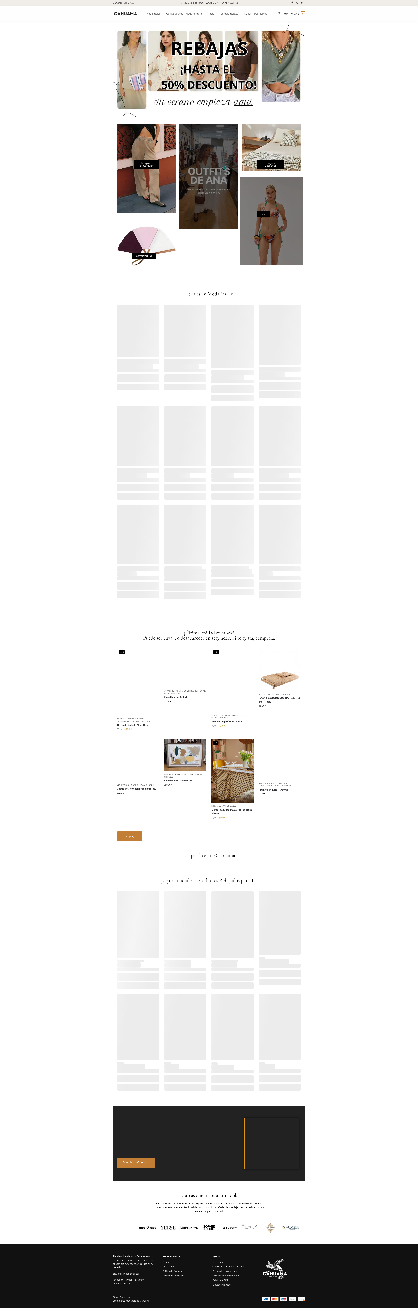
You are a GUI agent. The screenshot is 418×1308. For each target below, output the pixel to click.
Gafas (202, 691)
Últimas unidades (141, 721)
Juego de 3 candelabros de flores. (136, 788)
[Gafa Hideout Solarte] (185, 668)
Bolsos (140, 718)
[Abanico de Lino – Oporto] (280, 759)
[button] (8, 1299)
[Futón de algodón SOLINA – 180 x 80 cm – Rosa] (280, 670)
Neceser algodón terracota (226, 721)
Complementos (124, 721)
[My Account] (286, 13)
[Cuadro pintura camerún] (185, 755)
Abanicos (263, 783)
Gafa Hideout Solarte (176, 697)
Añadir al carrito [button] (138, 736)
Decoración (123, 785)
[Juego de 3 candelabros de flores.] (138, 760)
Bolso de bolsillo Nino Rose (133, 725)
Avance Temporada (126, 718)
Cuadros (168, 774)
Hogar (262, 694)
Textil (268, 694)
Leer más (212, 1148)
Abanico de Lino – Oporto (273, 789)
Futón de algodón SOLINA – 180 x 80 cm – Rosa (279, 699)
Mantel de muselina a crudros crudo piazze (232, 811)
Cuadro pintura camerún (178, 780)
